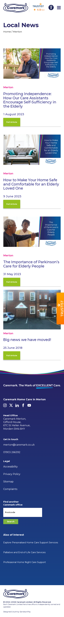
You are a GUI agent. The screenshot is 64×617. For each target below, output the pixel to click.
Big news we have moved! (27, 339)
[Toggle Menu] (59, 8)
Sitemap (8, 481)
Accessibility (10, 466)
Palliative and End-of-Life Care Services (24, 552)
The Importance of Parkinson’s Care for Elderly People (31, 264)
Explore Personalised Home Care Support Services (30, 542)
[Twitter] (11, 405)
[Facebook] (23, 405)
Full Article (11, 122)
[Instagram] (5, 405)
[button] (60, 308)
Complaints (10, 489)
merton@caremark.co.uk (19, 444)
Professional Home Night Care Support (24, 562)
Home (7, 31)
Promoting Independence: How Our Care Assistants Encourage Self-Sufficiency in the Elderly (29, 100)
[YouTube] (29, 405)
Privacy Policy (11, 474)
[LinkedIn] (17, 405)
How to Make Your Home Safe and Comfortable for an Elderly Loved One (31, 184)
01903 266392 (11, 452)
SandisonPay (25, 612)
